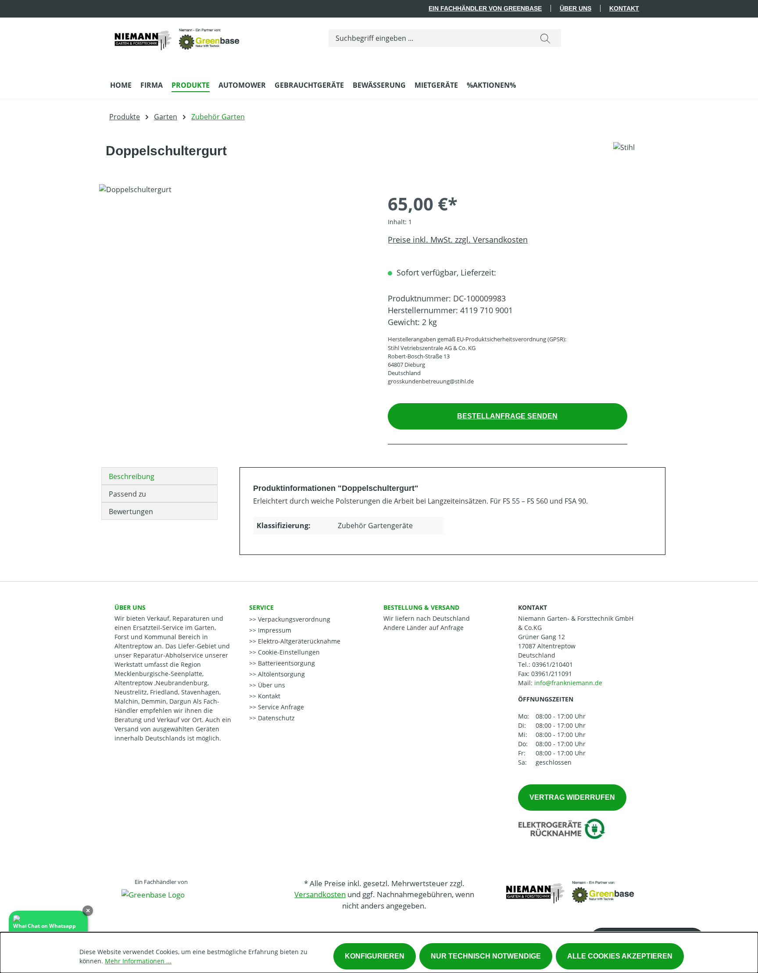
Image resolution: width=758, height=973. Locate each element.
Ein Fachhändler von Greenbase (485, 8)
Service (261, 607)
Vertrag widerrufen (572, 797)
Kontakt (624, 8)
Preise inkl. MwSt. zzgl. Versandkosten (458, 239)
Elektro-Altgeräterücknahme (298, 641)
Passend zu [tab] (127, 494)
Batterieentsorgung (285, 663)
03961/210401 (552, 664)
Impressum (273, 630)
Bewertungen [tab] (131, 511)
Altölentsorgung (280, 674)
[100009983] (234, 278)
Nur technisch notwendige (486, 956)
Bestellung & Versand (421, 607)
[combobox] (429, 38)
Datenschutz (275, 718)
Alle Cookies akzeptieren (619, 956)
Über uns (575, 8)
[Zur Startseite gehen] (176, 36)
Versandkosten (320, 894)
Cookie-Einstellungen (288, 652)
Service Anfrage (280, 707)
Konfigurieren (374, 956)
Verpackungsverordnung (293, 619)
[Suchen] (545, 38)
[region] (234, 278)
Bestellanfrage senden (507, 416)
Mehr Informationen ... (138, 961)
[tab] (159, 476)
